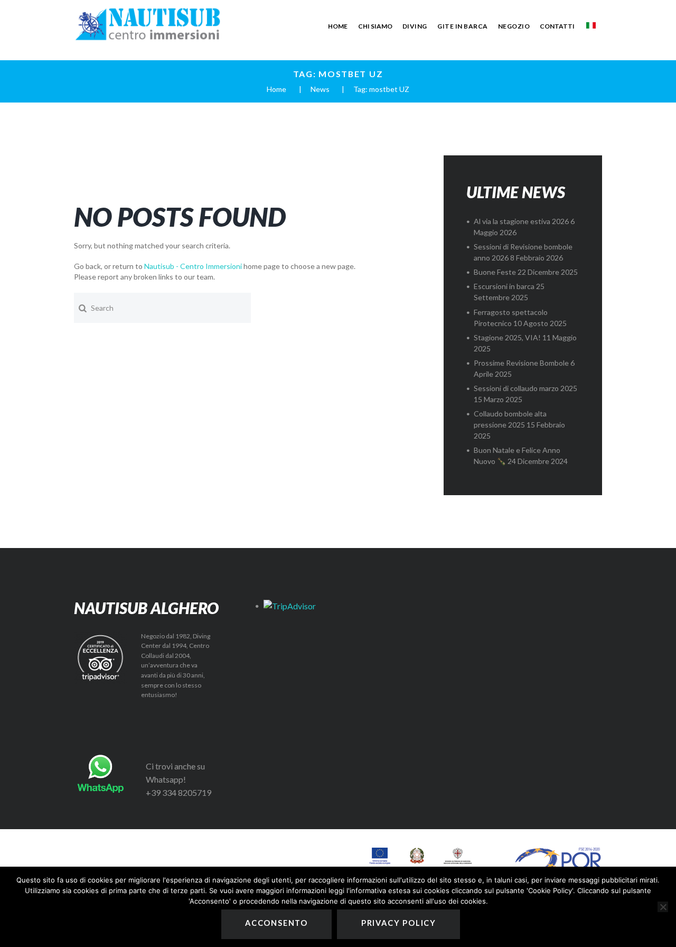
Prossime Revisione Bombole (521, 362)
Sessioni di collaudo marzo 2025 (525, 388)
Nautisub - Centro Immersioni (193, 266)
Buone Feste (495, 271)
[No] (663, 907)
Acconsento (276, 922)
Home (276, 89)
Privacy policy (398, 922)
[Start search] (82, 307)
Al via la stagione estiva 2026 (521, 221)
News (320, 89)
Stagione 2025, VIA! (507, 337)
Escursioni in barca (504, 286)
